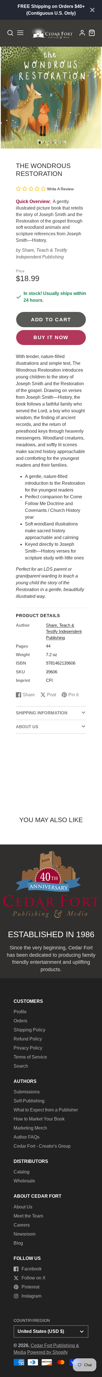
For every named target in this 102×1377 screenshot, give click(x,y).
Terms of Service (30, 1057)
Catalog (21, 1171)
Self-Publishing (29, 1100)
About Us (23, 1206)
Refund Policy (28, 1038)
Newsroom (24, 1234)
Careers (22, 1225)
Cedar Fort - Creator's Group (42, 1146)
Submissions (27, 1091)
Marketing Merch (30, 1128)
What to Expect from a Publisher (46, 1109)
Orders (20, 1020)
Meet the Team (28, 1216)
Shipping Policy (29, 1029)
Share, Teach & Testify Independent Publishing (64, 631)
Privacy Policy (28, 1048)
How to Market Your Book (39, 1119)
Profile (20, 1011)
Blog (18, 1243)
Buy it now (51, 337)
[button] (40, 142)
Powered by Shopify (47, 1352)
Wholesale (24, 1180)
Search (21, 1066)
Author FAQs (26, 1137)
